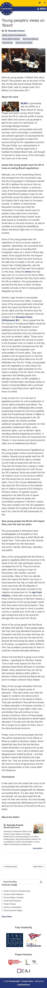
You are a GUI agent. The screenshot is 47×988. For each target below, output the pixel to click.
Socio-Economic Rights (13, 910)
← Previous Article (10, 866)
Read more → (38, 848)
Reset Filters (7, 916)
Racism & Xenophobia (12, 907)
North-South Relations (12, 900)
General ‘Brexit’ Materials (14, 894)
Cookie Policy (27, 981)
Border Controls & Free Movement (17, 891)
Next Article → (38, 866)
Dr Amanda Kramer (15, 30)
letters (28, 271)
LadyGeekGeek (23, 984)
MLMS (24, 103)
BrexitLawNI (14, 981)
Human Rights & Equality (14, 897)
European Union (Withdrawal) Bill (17, 318)
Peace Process (10, 904)
